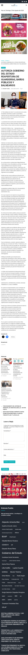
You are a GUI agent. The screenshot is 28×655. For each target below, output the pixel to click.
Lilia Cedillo (6, 568)
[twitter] (24, 1)
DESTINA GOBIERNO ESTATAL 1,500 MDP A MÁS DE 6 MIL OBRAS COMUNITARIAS (12, 615)
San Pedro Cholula (6, 589)
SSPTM (16, 599)
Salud (19, 582)
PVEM (3, 582)
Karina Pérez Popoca (8, 564)
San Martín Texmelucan (20, 585)
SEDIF (14, 589)
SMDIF (3, 596)
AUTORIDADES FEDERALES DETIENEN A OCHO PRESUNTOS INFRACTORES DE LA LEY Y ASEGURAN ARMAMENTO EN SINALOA (14, 623)
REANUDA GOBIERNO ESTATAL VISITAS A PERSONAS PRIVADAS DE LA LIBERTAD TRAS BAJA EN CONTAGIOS (6, 392)
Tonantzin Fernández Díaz (10, 603)
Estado (3, 67)
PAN (13, 575)
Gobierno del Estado (12, 553)
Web (5, 455)
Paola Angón (21, 576)
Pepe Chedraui (5, 579)
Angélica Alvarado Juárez (9, 526)
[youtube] (26, 1)
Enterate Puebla (6, 88)
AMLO (23, 522)
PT (22, 579)
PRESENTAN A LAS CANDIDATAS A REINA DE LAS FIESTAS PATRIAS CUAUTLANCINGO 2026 (12, 632)
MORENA (5, 572)
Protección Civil (15, 579)
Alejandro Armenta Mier (11, 522)
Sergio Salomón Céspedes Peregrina (13, 592)
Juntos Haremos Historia (14, 560)
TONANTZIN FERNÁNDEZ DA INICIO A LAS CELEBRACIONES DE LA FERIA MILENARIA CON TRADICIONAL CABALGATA (13, 648)
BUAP (4, 536)
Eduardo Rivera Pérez (9, 549)
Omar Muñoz (6, 576)
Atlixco (17, 532)
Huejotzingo (4, 560)
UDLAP (4, 607)
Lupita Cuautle (18, 568)
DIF (12, 545)
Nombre (6, 443)
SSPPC (10, 600)
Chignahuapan (12, 536)
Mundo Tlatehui (15, 572)
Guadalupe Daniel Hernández (10, 557)
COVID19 (5, 545)
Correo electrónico (9, 449)
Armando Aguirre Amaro (7, 532)
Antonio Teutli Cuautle (7, 529)
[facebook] (22, 1)
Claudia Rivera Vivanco (10, 541)
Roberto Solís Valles (11, 582)
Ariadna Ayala (18, 529)
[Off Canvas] (2, 5)
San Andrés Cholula (7, 585)
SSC (16, 596)
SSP (21, 596)
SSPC (3, 600)
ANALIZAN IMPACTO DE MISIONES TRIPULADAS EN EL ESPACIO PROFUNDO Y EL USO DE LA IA (12, 639)
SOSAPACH (10, 596)
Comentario (7, 431)
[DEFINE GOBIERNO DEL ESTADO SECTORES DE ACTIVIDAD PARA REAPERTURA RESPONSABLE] (6, 361)
